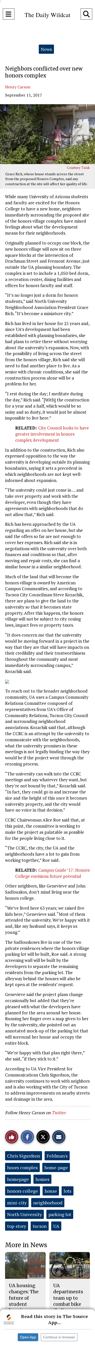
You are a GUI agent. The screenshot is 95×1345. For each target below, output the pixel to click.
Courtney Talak (78, 167)
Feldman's (57, 1156)
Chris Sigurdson (23, 1156)
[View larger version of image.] (47, 134)
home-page (56, 1167)
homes (42, 1179)
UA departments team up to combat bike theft (68, 1298)
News (46, 49)
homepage (18, 1179)
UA (56, 1226)
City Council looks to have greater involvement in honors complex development (52, 434)
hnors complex (22, 1167)
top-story (16, 1226)
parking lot (59, 1214)
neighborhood (47, 1203)
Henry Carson (17, 87)
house (51, 1191)
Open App (28, 1337)
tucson (40, 1226)
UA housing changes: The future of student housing (24, 1298)
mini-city (17, 1203)
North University (24, 1214)
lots (67, 1191)
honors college (22, 1191)
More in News (26, 1245)
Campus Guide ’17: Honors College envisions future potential (52, 873)
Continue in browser (59, 1337)
